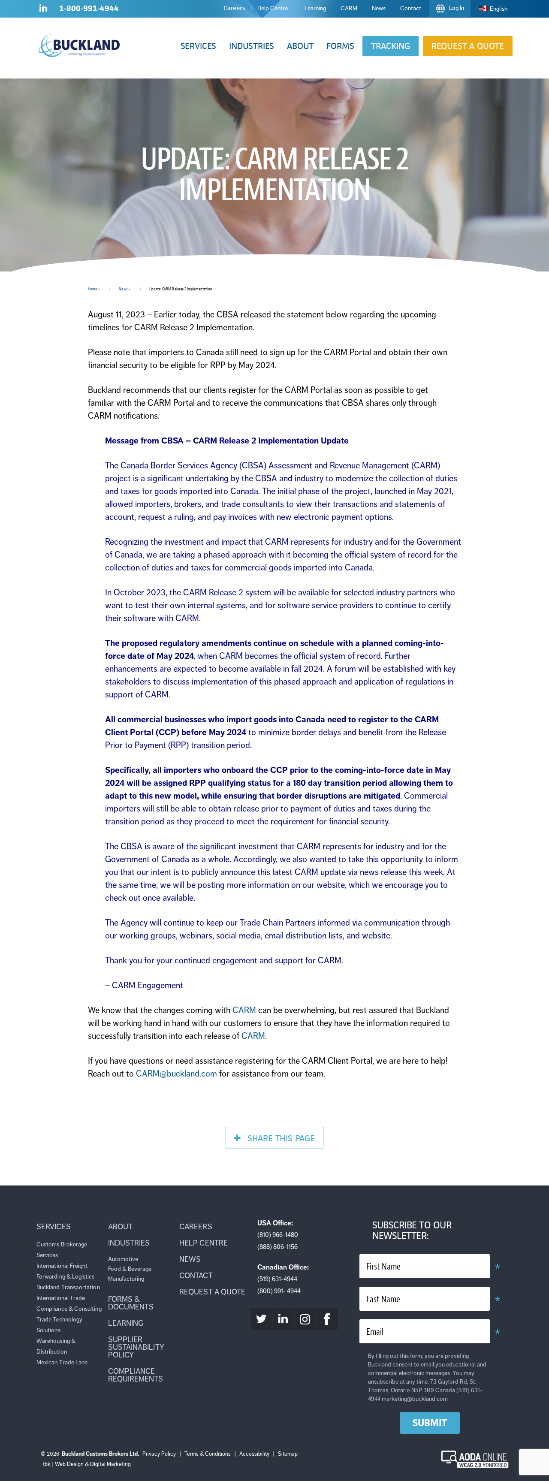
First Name (383, 1266)
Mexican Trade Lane (61, 1362)
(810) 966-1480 (277, 1235)
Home (92, 289)
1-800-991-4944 (89, 8)
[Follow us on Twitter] (261, 1319)
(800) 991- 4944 (279, 1291)
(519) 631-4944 (277, 1279)
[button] (198, 46)
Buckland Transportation (68, 1287)
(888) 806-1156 (277, 1247)
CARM (244, 1010)
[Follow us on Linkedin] (43, 9)
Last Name (383, 1299)
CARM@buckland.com (176, 1073)
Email (374, 1331)
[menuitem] (493, 9)
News (123, 289)
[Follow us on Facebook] (327, 1319)
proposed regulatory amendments (186, 643)
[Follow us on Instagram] (305, 1319)
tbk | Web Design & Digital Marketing (87, 1464)
